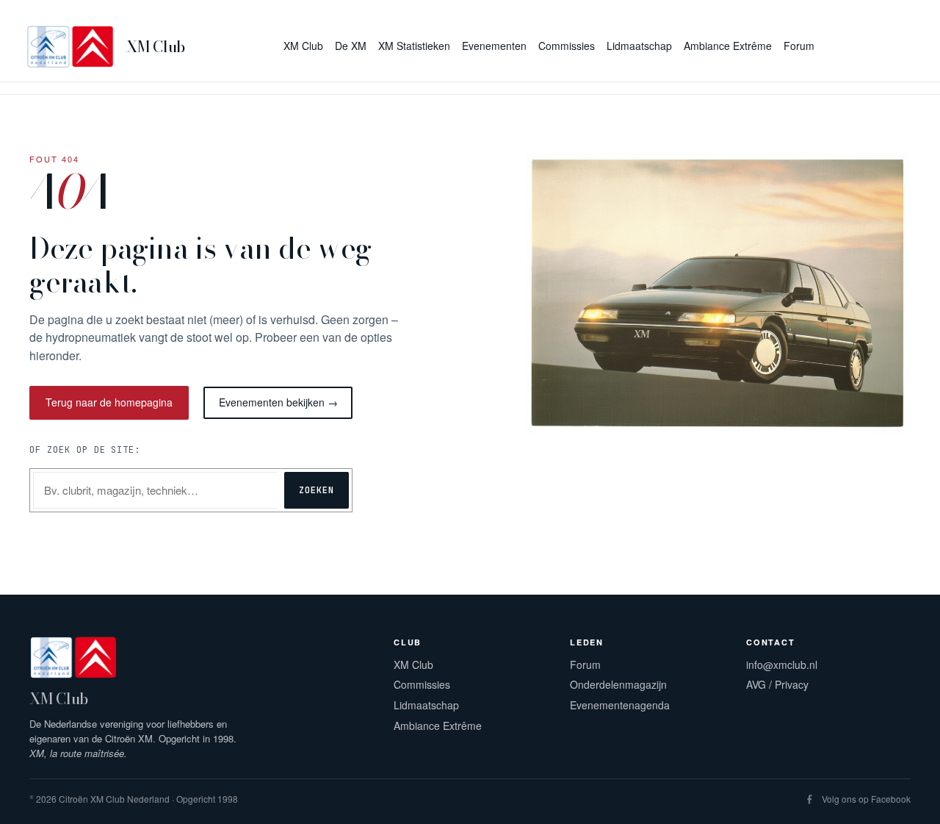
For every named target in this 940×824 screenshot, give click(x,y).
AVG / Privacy (777, 684)
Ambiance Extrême (438, 725)
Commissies (422, 684)
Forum (585, 664)
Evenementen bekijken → (278, 402)
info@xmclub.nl (781, 664)
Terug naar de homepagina (109, 402)
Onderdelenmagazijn (618, 684)
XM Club (155, 46)
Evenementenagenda (620, 705)
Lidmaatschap (426, 705)
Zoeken (316, 490)
